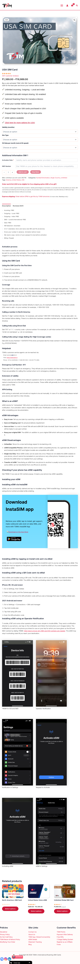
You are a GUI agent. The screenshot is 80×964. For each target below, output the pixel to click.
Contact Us (32, 932)
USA (23, 180)
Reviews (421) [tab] (18, 206)
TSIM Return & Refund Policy (10, 939)
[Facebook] (2, 959)
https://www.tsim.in (12, 357)
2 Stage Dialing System (65, 939)
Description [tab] (6, 206)
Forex (59, 944)
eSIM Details (32, 939)
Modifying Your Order (7, 942)
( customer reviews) (10, 76)
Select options (10, 909)
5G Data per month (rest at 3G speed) (15, 143)
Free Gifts (60, 937)
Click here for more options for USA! (20, 123)
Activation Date (8, 160)
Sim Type (5, 135)
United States (16, 180)
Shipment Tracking (35, 942)
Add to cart (23, 172)
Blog (30, 944)
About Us (31, 934)
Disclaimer (3, 932)
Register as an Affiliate (64, 942)
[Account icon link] (67, 5)
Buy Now (35, 172)
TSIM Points (61, 932)
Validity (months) (8, 127)
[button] (74, 20)
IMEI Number (6, 166)
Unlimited (64, 178)
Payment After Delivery (65, 934)
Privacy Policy (5, 934)
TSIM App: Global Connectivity (39, 937)
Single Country (55, 178)
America (8, 180)
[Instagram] (5, 959)
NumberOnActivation (43, 178)
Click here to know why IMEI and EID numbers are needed (44, 631)
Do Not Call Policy (6, 937)
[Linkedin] (9, 959)
